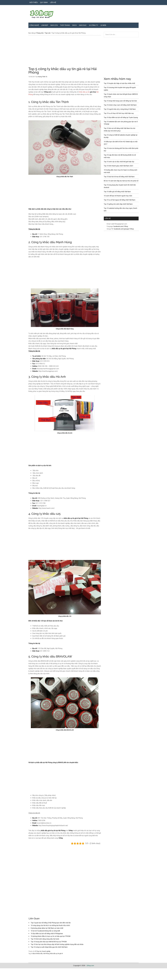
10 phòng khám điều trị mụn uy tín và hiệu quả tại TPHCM (50, 936)
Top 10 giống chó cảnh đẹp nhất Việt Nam (118, 204)
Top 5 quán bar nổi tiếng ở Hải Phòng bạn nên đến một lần (51, 923)
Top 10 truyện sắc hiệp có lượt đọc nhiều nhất (119, 83)
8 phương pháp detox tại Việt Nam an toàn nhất (47, 928)
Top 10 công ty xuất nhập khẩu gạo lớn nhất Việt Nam (49, 947)
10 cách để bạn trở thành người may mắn (118, 196)
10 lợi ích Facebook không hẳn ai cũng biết (45, 931)
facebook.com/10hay (120, 226)
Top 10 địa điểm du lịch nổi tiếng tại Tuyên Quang (121, 117)
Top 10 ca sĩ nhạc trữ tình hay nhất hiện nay (119, 113)
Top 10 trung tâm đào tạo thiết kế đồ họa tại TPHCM (49, 942)
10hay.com (90, 965)
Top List (39, 951)
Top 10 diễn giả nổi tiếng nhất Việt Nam (117, 192)
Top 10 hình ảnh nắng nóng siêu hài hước (45, 939)
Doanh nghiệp (46, 951)
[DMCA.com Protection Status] (5, 970)
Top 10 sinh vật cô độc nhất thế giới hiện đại (119, 162)
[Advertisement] (64, 52)
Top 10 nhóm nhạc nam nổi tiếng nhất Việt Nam (120, 105)
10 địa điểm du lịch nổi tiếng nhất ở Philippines (47, 933)
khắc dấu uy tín (84, 92)
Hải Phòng (46, 953)
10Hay (83, 14)
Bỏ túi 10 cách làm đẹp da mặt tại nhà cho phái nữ (121, 181)
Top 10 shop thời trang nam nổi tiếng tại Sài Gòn (120, 101)
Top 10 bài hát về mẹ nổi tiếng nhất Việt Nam (119, 177)
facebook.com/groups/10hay (124, 229)
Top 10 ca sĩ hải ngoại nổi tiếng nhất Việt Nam (119, 200)
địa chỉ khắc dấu (38, 953)
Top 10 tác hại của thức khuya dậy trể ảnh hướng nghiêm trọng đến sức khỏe (57, 944)
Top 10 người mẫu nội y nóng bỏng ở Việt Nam (120, 109)
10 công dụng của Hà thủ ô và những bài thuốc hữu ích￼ (50, 925)
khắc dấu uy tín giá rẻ (56, 953)
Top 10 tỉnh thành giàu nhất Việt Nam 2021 (118, 166)
